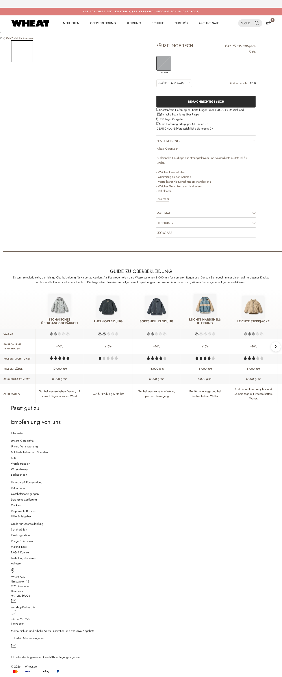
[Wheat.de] (30, 23)
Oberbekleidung (103, 23)
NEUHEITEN (71, 23)
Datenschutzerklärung (24, 499)
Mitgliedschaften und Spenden (29, 452)
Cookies (16, 505)
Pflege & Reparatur (22, 541)
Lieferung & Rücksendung (26, 482)
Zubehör (181, 23)
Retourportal (18, 488)
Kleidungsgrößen (21, 535)
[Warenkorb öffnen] (268, 23)
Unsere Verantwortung (24, 446)
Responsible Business (23, 511)
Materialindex (19, 547)
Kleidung (133, 23)
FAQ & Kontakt (20, 552)
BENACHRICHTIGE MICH (206, 101)
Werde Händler (20, 464)
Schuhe (158, 23)
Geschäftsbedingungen (25, 494)
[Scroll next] (276, 347)
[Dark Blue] (163, 63)
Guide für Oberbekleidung (27, 524)
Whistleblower (19, 469)
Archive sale (209, 23)
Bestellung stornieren (23, 558)
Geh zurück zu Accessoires (20, 38)
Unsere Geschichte (22, 441)
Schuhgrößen (19, 529)
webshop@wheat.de (23, 607)
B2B (13, 458)
